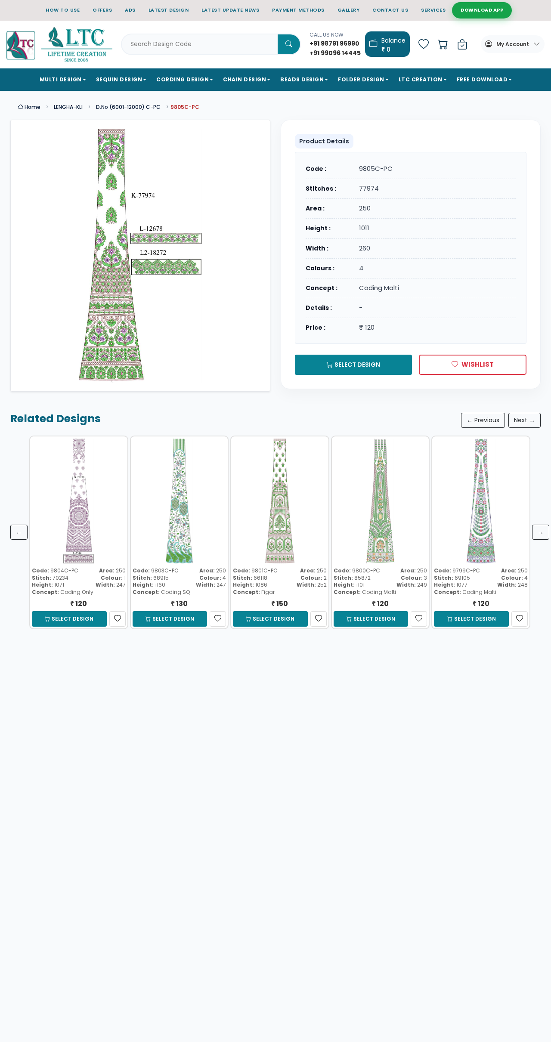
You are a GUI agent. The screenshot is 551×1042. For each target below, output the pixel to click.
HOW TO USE (63, 9)
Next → (524, 420)
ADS (130, 9)
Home (31, 107)
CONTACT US (390, 9)
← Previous (483, 420)
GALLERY (348, 9)
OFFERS (102, 9)
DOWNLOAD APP (482, 9)
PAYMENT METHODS (298, 9)
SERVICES (433, 9)
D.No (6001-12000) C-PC (128, 107)
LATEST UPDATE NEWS (230, 9)
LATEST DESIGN (169, 9)
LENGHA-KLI (68, 107)
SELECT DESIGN (357, 364)
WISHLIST (477, 364)
